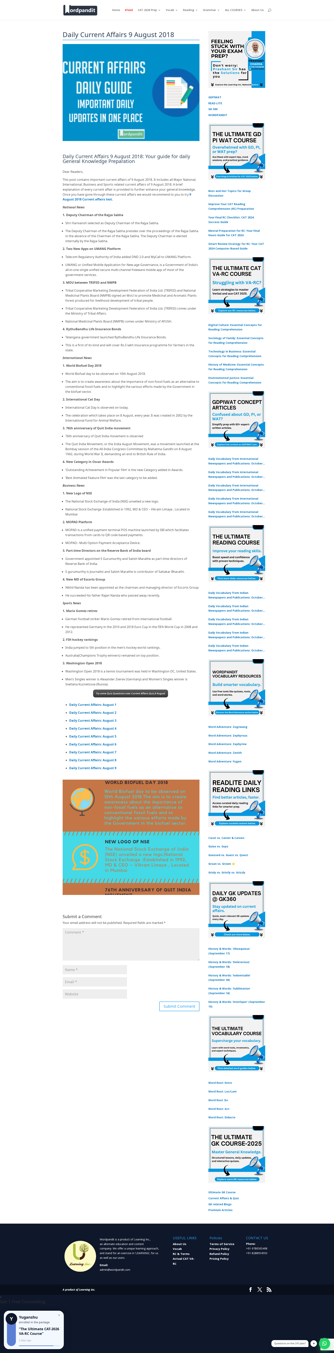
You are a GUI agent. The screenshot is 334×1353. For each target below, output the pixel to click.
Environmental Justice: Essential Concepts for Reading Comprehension (234, 380)
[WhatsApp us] (324, 1343)
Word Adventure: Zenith (225, 753)
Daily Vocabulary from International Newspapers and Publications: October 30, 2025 (235, 474)
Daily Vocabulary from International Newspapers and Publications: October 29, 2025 (235, 514)
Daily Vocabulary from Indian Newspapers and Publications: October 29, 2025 (235, 648)
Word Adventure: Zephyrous (227, 735)
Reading (188, 10)
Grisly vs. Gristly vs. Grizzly (226, 872)
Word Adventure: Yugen (224, 761)
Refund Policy (219, 1254)
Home (116, 10)
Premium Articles (220, 1210)
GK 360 (212, 109)
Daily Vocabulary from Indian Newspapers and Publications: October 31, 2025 (235, 595)
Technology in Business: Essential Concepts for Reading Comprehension (234, 354)
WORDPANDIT (217, 115)
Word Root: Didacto (221, 1117)
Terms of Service (222, 1244)
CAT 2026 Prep (147, 10)
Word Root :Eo (218, 1100)
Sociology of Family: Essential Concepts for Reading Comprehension (235, 340)
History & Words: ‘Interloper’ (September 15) (236, 1004)
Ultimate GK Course (222, 1192)
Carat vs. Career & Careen (226, 838)
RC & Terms (181, 1254)
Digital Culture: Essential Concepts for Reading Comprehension (235, 327)
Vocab (170, 10)
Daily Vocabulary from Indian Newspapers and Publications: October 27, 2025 (235, 635)
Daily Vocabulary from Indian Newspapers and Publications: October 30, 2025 (235, 608)
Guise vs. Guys (218, 846)
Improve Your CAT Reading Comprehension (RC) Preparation (231, 206)
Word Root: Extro (220, 1083)
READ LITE (215, 103)
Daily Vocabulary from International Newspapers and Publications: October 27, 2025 (235, 501)
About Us (257, 10)
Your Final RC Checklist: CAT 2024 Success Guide (231, 220)
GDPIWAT (214, 97)
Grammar (209, 10)
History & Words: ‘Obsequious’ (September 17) (229, 951)
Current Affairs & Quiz (223, 1198)
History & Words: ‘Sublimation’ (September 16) (229, 991)
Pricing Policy (219, 1258)
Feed (130, 10)
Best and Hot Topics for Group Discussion (229, 193)
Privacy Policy (219, 1249)
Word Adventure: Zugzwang (227, 727)
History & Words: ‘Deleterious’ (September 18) (229, 964)
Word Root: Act (218, 1109)
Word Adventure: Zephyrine (227, 744)
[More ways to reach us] (313, 1343)
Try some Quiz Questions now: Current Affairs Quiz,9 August (130, 693)
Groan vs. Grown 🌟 (221, 864)
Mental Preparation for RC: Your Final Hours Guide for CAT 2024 (234, 233)
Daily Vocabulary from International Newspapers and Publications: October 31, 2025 (235, 461)
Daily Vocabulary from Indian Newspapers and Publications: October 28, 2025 (235, 621)
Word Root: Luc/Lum (222, 1091)
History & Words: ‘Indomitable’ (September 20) (229, 978)
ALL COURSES (233, 10)
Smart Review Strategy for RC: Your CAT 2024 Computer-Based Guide (236, 246)
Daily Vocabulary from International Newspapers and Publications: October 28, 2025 (235, 488)
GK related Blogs (220, 1204)
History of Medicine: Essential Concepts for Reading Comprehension (236, 367)
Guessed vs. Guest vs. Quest (228, 855)
